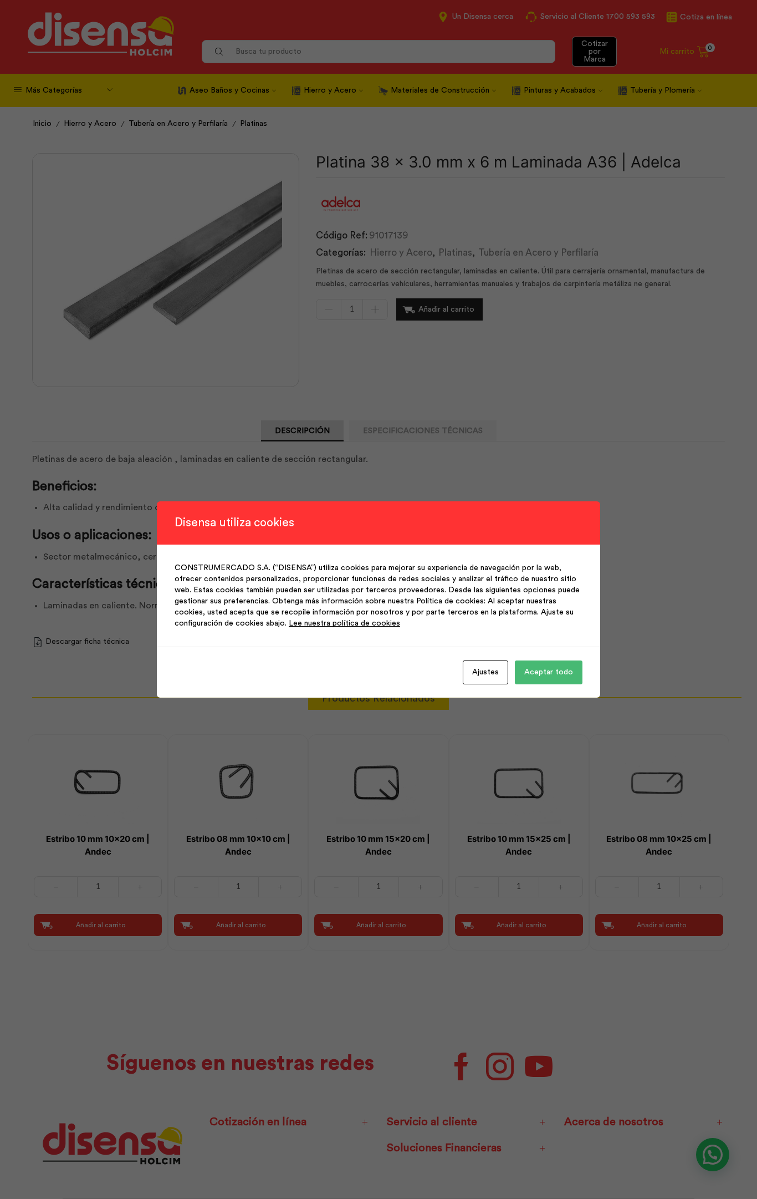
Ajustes (485, 672)
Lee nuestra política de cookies (344, 623)
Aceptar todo (548, 672)
